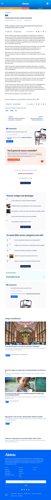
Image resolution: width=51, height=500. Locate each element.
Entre (31, 178)
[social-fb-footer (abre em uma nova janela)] (24, 489)
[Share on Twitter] (41, 31)
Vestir (20, 475)
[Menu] (11, 3)
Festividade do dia (13, 277)
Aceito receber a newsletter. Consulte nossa (19, 138)
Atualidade (7, 469)
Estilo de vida (7, 471)
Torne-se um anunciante (36, 493)
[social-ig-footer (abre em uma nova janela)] (29, 489)
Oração (39, 8)
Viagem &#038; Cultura (9, 475)
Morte (7, 110)
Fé (6, 323)
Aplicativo (21, 471)
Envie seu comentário (25, 183)
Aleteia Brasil (19, 20)
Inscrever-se (9, 141)
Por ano (34, 469)
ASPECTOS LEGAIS (27, 493)
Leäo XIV (8, 355)
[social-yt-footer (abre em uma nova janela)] (22, 489)
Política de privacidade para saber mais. (33, 293)
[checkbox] (6, 137)
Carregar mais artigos (25, 226)
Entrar (26, 485)
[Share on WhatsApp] (45, 31)
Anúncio (20, 476)
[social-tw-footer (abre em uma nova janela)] (26, 489)
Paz (16, 110)
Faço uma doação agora (12, 159)
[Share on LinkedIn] (38, 31)
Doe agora (25, 8)
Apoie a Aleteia (13, 493)
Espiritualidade (8, 12)
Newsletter (21, 469)
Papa (7, 402)
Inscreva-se (21, 473)
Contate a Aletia (14, 495)
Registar (11, 8)
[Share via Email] (43, 31)
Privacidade (20, 495)
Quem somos (20, 493)
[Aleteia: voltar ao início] (25, 3)
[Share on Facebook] (36, 31)
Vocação (7, 378)
